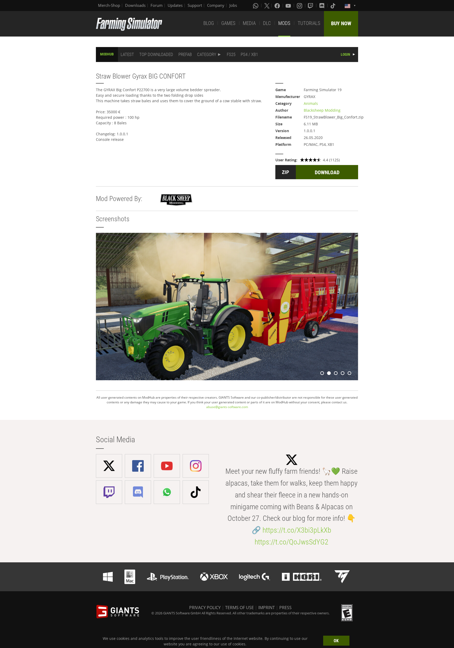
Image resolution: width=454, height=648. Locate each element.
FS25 (231, 54)
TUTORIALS (309, 23)
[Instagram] (300, 5)
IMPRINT (266, 607)
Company (215, 5)
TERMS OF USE (239, 607)
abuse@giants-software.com (227, 407)
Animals (311, 103)
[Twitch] (311, 5)
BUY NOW (341, 23)
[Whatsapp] (256, 5)
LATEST (127, 54)
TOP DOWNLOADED (156, 54)
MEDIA (249, 23)
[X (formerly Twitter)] (267, 5)
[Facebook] (278, 5)
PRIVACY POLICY (205, 607)
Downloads (135, 5)
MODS (284, 23)
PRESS (285, 607)
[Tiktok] (333, 5)
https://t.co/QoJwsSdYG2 (291, 542)
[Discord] (322, 5)
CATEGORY (206, 54)
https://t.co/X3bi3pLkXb (296, 530)
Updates (175, 5)
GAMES (228, 23)
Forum (157, 5)
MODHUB (107, 54)
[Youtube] (289, 5)
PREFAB (185, 54)
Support (195, 5)
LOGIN (345, 54)
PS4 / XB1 (249, 54)
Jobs (233, 5)
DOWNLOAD (327, 172)
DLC (267, 23)
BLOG (208, 23)
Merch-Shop (109, 5)
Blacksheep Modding (322, 110)
